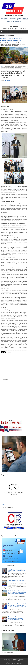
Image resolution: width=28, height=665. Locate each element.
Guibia (3, 504)
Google (16, 663)
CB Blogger (7, 80)
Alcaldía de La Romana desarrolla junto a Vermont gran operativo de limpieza (12, 39)
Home (2, 66)
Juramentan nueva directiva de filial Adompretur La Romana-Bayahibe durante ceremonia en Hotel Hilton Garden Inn (13, 74)
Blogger (11, 663)
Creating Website (14, 660)
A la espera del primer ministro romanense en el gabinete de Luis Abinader (16, 570)
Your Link (11, 662)
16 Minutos (15, 659)
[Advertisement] (12, 364)
